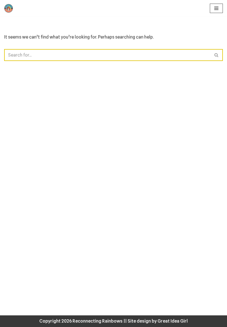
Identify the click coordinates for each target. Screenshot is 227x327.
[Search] (216, 55)
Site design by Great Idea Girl (158, 321)
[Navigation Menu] (216, 8)
